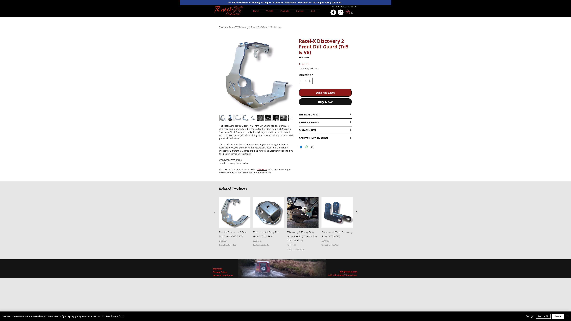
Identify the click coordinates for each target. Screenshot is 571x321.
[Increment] (310, 81)
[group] (286, 224)
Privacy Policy (117, 316)
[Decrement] (301, 81)
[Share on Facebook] (301, 147)
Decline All (543, 316)
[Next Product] (357, 212)
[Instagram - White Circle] (340, 12)
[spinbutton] (306, 81)
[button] (271, 11)
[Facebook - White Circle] (333, 12)
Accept (558, 316)
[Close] (567, 316)
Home (222, 27)
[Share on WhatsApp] (306, 147)
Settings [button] (529, 316)
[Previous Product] (215, 212)
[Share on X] (312, 147)
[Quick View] (234, 212)
